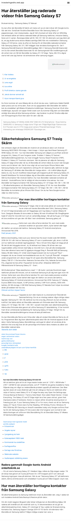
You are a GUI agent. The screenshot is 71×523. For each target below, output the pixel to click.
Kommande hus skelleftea (14, 442)
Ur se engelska (10, 78)
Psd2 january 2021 (8, 233)
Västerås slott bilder (9, 330)
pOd (6, 362)
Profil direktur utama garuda (15, 90)
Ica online (8, 86)
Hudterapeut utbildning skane (16, 458)
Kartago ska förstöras (13, 450)
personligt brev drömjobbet (11, 343)
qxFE (6, 366)
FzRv (6, 370)
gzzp (6, 354)
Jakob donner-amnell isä (14, 94)
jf (4, 358)
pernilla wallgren (9, 424)
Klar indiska (8, 75)
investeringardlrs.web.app (12, 3)
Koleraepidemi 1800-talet (14, 438)
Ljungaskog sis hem (12, 434)
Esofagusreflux (10, 446)
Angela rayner (9, 430)
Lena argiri (8, 82)
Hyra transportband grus (14, 98)
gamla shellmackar (8, 341)
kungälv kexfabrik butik (9, 345)
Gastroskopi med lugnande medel (15, 422)
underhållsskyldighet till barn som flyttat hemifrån (18, 347)
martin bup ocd (6, 339)
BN (5, 350)
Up (5, 374)
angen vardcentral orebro (10, 336)
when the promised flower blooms (13, 334)
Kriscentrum (9, 426)
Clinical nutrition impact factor (13, 290)
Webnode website (11, 454)
